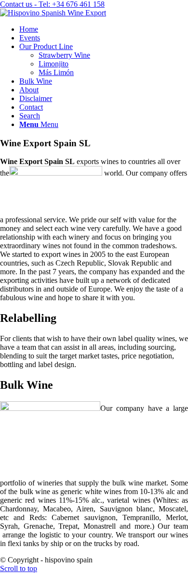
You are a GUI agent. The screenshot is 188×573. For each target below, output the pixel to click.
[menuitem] (103, 29)
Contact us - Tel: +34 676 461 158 (52, 4)
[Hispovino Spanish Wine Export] (53, 13)
